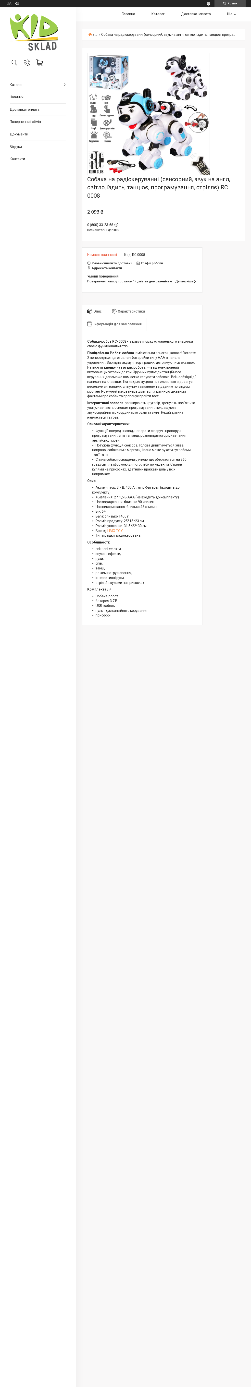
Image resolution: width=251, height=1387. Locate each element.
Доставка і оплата (24, 109)
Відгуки (16, 147)
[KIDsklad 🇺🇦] (38, 32)
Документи (19, 134)
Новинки (17, 97)
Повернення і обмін (25, 122)
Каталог (16, 85)
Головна (128, 14)
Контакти (17, 159)
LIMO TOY (115, 531)
